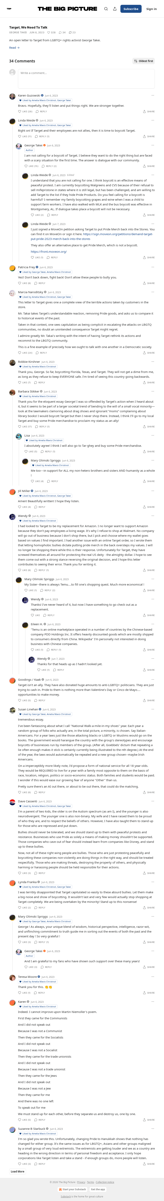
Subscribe (131, 9)
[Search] (106, 9)
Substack (66, 1196)
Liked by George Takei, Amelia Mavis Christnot (47, 271)
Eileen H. (37, 624)
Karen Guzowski (29, 95)
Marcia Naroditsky (30, 292)
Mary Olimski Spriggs (46, 460)
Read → (14, 47)
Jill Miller (24, 491)
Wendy (23, 516)
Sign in (151, 9)
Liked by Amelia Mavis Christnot (39, 366)
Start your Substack (74, 1189)
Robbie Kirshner (29, 362)
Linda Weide (26, 120)
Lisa (27, 435)
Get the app (98, 1189)
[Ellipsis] (153, 95)
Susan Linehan (28, 709)
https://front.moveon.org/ (49, 251)
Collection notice (105, 1182)
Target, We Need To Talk (28, 27)
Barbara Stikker (28, 391)
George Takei (18, 32)
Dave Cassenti (27, 801)
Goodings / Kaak (29, 679)
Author (29, 150)
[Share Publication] (115, 9)
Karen (22, 1002)
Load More (17, 1171)
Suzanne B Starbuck (31, 1129)
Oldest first (146, 61)
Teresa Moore (27, 977)
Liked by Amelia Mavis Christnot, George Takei (47, 100)
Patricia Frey (26, 267)
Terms (90, 1182)
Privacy (81, 1182)
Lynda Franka (27, 882)
